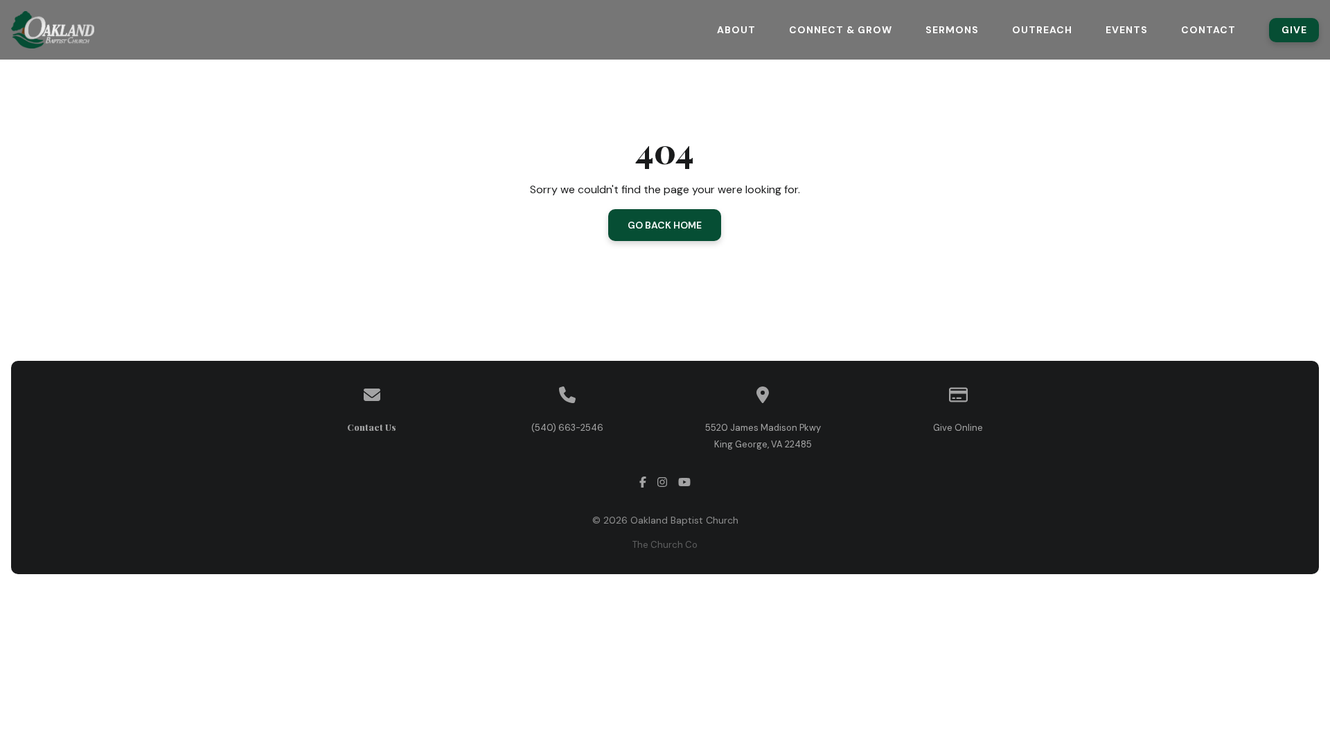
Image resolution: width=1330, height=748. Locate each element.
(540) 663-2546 (567, 428)
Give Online (958, 428)
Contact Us (371, 427)
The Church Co (665, 545)
